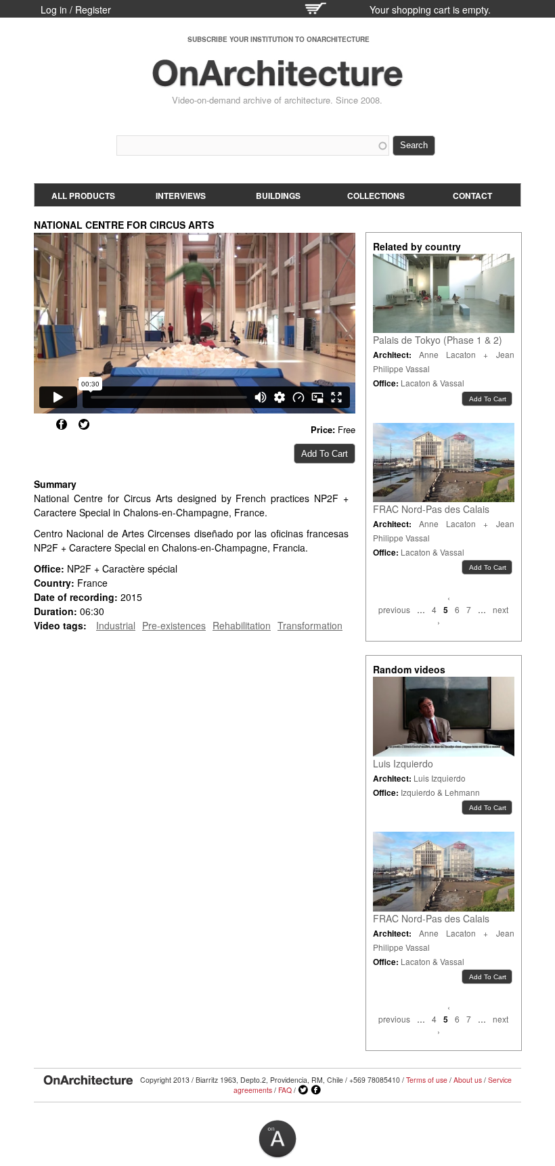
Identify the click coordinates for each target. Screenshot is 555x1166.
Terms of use (426, 1080)
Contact (472, 195)
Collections (376, 195)
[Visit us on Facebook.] (316, 1090)
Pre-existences (174, 625)
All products (83, 195)
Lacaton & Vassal (432, 382)
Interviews (181, 195)
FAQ (285, 1090)
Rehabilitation (242, 625)
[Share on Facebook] (61, 424)
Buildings (278, 195)
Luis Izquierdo (403, 763)
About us (467, 1080)
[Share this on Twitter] (84, 424)
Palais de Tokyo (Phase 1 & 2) (437, 339)
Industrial (115, 625)
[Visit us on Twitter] (303, 1090)
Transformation (310, 625)
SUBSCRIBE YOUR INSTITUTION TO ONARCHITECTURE (278, 39)
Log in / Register (76, 9)
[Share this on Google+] (39, 424)
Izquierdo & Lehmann (440, 792)
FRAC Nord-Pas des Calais (431, 509)
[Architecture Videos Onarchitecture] (277, 81)
